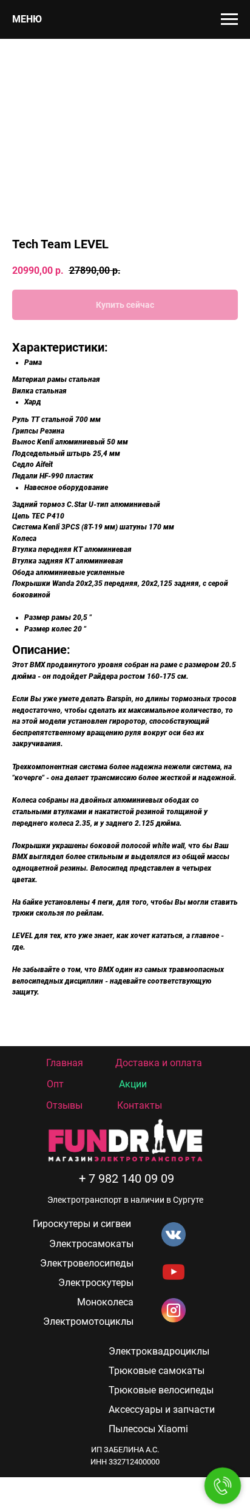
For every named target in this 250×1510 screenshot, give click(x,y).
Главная (64, 1063)
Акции (133, 1084)
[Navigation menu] (229, 19)
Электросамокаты (91, 1244)
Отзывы (64, 1105)
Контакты (139, 1105)
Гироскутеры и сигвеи (82, 1223)
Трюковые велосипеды (161, 1390)
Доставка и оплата (158, 1063)
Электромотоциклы (88, 1321)
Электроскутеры (95, 1282)
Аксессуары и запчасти (162, 1409)
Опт (55, 1084)
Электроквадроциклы (159, 1351)
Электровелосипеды (86, 1263)
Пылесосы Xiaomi (148, 1429)
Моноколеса (105, 1302)
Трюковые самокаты (156, 1370)
